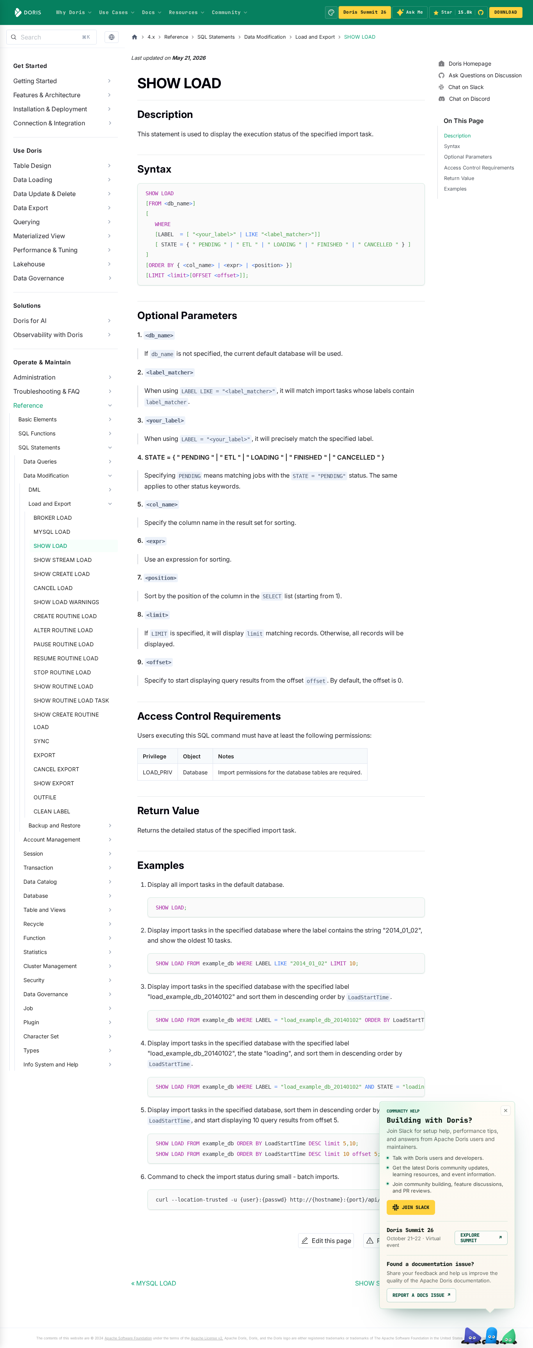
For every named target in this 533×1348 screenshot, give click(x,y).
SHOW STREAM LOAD (63, 559)
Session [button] (33, 853)
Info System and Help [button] (50, 1064)
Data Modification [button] (46, 475)
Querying (26, 222)
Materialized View (39, 236)
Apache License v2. (207, 1338)
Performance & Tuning (45, 250)
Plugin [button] (31, 1022)
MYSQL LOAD (52, 531)
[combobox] (51, 37)
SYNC (41, 741)
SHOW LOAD (50, 545)
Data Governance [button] (38, 278)
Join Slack (415, 1207)
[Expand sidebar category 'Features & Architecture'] (109, 95)
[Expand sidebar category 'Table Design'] (109, 165)
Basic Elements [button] (37, 419)
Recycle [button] (33, 923)
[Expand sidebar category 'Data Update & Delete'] (109, 193)
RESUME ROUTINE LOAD (66, 658)
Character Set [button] (41, 1036)
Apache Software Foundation (128, 1338)
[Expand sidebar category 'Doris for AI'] (109, 320)
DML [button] (34, 489)
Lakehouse (29, 264)
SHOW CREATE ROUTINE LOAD (66, 720)
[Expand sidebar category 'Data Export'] (109, 207)
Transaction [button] (38, 867)
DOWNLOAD (505, 12)
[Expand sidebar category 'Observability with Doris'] (109, 334)
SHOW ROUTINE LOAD (63, 686)
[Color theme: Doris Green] (331, 12)
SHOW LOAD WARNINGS (66, 602)
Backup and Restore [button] (54, 825)
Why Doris (70, 12)
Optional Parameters (468, 157)
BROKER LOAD (53, 517)
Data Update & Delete (44, 194)
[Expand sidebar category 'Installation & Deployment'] (109, 109)
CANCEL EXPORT (56, 769)
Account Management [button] (51, 839)
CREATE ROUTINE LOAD (65, 616)
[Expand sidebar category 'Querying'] (109, 222)
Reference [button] (28, 405)
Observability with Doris (48, 335)
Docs (148, 12)
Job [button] (28, 1008)
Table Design (32, 165)
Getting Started (35, 81)
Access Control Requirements (479, 168)
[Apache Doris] (28, 12)
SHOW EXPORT (54, 783)
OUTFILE (45, 797)
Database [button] (35, 895)
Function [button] (34, 937)
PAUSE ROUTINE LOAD (64, 644)
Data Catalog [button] (40, 881)
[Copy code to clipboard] (415, 192)
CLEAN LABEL (52, 811)
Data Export (30, 208)
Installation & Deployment (50, 109)
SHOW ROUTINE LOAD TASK (71, 700)
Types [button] (31, 1050)
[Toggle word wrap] (401, 1020)
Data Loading (32, 180)
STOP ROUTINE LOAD (62, 672)
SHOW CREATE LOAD (62, 574)
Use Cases (113, 12)
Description (457, 136)
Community (226, 12)
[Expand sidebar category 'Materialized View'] (109, 236)
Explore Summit (481, 1238)
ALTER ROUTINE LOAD (63, 630)
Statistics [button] (35, 952)
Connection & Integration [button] (49, 123)
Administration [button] (34, 377)
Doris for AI (29, 321)
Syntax (452, 146)
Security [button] (33, 980)
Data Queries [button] (40, 461)
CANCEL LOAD (53, 588)
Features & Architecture (46, 95)
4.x (151, 37)
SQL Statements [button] (39, 447)
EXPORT (44, 755)
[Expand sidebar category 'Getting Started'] (109, 81)
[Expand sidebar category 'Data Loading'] (109, 179)
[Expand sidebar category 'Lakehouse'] (109, 264)
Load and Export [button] (49, 503)
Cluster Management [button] (50, 966)
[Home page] (134, 37)
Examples (455, 189)
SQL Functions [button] (36, 433)
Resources (183, 12)
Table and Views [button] (44, 909)
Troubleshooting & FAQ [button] (46, 391)
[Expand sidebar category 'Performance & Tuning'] (109, 250)
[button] (112, 37)
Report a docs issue (421, 1295)
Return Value (459, 178)
